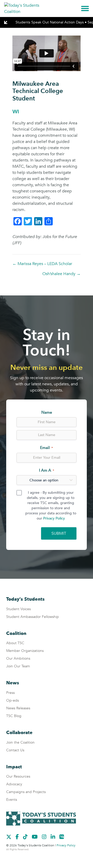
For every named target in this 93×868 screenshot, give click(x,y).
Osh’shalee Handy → (61, 274)
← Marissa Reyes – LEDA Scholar (42, 264)
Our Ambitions (18, 658)
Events (11, 799)
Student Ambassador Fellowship (32, 616)
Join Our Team (18, 666)
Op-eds (12, 700)
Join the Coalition (20, 742)
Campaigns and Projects (26, 791)
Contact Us (15, 750)
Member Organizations (25, 650)
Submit (58, 533)
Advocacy (14, 784)
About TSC (15, 643)
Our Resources (18, 776)
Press (10, 692)
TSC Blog (13, 715)
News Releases (18, 708)
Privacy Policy (54, 518)
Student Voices (18, 609)
